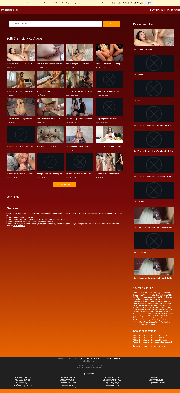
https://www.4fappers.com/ (23, 377)
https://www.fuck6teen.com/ (112, 379)
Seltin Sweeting (140, 253)
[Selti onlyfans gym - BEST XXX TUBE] (50, 115)
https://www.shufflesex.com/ (23, 387)
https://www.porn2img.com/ (157, 379)
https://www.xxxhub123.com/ (67, 381)
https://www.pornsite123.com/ (23, 385)
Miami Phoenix (144, 322)
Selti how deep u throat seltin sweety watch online (84, 119)
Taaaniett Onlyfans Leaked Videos (145, 312)
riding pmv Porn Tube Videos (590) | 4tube (52, 174)
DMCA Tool (118, 359)
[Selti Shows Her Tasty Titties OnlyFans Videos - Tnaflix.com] (109, 170)
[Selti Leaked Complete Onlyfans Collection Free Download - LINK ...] (21, 87)
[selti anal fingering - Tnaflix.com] (79, 60)
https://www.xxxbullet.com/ (67, 379)
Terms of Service (172, 10)
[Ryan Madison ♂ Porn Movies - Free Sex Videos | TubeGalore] (50, 143)
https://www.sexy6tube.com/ (112, 377)
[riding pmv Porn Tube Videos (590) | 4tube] (50, 170)
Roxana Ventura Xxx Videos (155, 299)
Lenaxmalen (148, 305)
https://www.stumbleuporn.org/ (157, 384)
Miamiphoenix (147, 318)
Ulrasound (143, 324)
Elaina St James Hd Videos (161, 309)
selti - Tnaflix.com (43, 91)
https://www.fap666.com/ (23, 384)
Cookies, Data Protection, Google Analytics (128, 3)
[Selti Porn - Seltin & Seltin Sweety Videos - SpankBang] (21, 143)
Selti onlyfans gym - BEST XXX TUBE (50, 119)
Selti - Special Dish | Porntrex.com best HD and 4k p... (115, 146)
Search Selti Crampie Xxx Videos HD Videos (151, 340)
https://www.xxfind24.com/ (67, 384)
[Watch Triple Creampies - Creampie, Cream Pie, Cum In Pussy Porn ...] (109, 60)
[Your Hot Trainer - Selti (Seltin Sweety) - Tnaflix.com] (21, 115)
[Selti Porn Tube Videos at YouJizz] (21, 60)
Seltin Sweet (139, 202)
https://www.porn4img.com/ (157, 382)
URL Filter (110, 359)
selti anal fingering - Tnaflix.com (77, 64)
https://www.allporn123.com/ (112, 385)
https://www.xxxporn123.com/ (67, 382)
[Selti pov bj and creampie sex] (109, 115)
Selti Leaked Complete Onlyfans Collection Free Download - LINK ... (31, 91)
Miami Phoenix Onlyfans (141, 309)
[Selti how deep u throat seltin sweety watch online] (79, 115)
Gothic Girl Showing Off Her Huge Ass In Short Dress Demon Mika (153, 306)
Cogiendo (151, 324)
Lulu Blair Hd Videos (165, 314)
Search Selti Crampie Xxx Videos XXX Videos (151, 338)
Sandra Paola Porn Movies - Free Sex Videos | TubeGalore (117, 91)
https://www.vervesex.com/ (68, 377)
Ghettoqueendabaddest (148, 314)
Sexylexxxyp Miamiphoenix (143, 301)
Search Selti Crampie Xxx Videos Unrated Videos (153, 336)
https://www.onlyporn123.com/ (112, 387)
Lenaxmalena (138, 305)
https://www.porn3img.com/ (157, 381)
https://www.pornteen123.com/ (112, 384)
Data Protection (100, 359)
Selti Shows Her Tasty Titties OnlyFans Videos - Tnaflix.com (117, 174)
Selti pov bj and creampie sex (106, 119)
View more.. (64, 184)
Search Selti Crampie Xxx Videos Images (150, 346)
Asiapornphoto (159, 305)
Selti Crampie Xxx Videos (143, 49)
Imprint (160, 10)
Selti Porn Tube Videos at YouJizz (19, 64)
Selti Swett (138, 100)
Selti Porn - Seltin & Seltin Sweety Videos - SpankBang (27, 146)
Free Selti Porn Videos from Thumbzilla (80, 91)
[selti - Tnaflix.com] (50, 87)
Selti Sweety (138, 75)
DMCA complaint (19, 226)
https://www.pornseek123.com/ (112, 381)
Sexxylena (158, 303)
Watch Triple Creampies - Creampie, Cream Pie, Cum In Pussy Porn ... (121, 64)
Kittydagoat (167, 303)
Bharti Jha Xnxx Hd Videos (142, 293)
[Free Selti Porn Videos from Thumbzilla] (79, 87)
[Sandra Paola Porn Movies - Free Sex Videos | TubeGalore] (109, 87)
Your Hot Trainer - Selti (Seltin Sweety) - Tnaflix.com (26, 119)
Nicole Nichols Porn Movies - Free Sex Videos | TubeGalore (28, 174)
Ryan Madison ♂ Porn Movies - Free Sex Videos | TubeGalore (59, 146)
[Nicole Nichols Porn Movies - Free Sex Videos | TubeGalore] (21, 170)
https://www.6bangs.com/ (23, 381)
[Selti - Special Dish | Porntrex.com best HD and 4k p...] (109, 143)
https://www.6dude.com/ (23, 382)
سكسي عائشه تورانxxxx (141, 316)
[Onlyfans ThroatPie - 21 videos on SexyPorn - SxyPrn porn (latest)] (79, 170)
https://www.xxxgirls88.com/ (68, 387)
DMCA (153, 10)
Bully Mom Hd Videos (145, 303)
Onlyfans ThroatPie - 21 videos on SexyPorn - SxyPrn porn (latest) (90, 174)
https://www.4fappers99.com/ (23, 379)
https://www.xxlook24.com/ (67, 385)
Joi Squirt (155, 316)
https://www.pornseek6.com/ (112, 382)
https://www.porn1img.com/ (157, 377)
